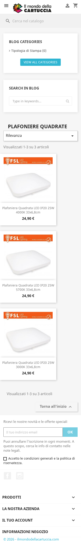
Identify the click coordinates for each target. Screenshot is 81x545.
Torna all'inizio (56, 407)
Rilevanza (40, 136)
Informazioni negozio (25, 531)
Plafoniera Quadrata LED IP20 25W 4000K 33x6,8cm (28, 210)
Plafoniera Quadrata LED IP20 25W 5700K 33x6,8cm (28, 287)
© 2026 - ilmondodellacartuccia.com (31, 539)
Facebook (7, 475)
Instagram (19, 475)
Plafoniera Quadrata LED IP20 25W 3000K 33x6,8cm (28, 364)
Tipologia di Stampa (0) (28, 50)
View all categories (40, 62)
